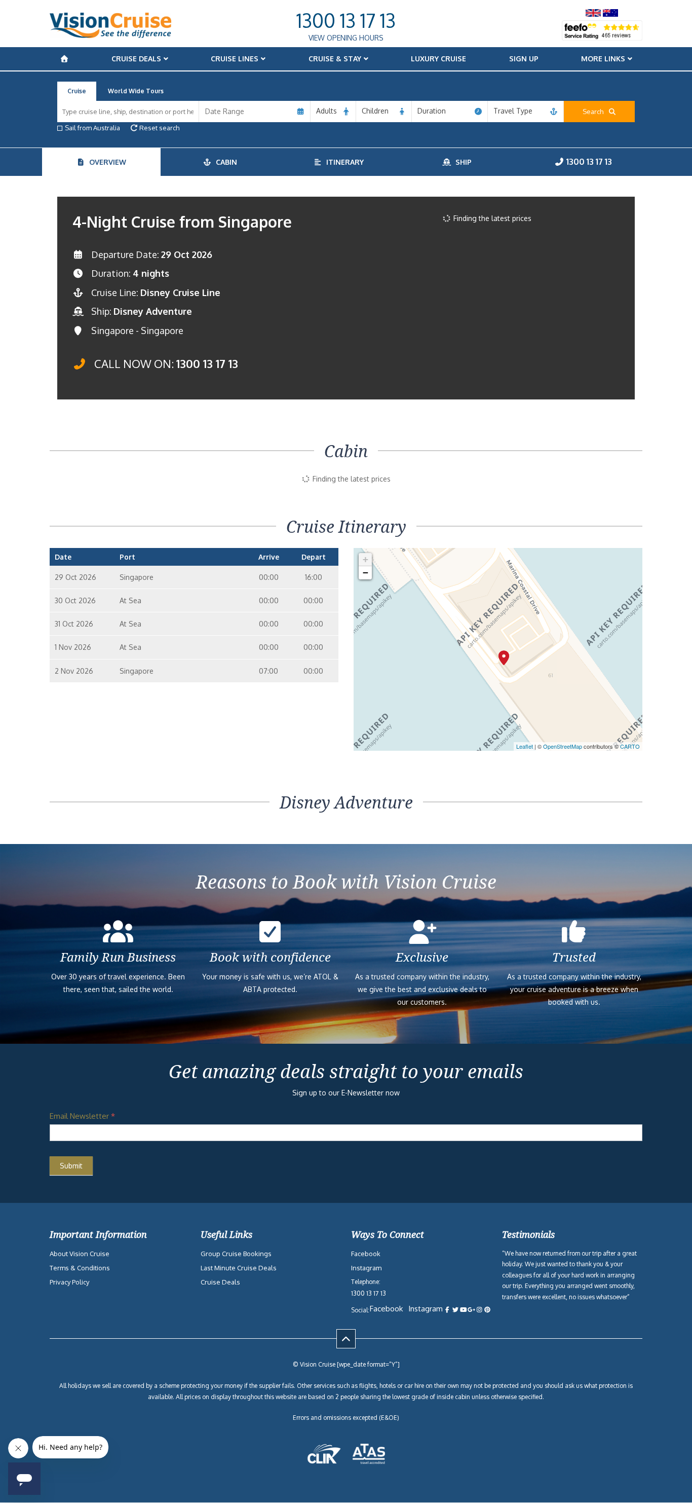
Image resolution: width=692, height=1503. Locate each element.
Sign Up (524, 58)
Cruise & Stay (335, 58)
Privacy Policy (69, 1282)
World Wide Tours (136, 91)
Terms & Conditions (80, 1268)
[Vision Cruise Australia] (110, 35)
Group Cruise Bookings (236, 1254)
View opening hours (346, 37)
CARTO (630, 746)
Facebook (365, 1254)
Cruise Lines (234, 58)
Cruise (76, 91)
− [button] (365, 572)
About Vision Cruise (79, 1254)
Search (595, 111)
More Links (603, 58)
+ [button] (365, 559)
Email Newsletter (82, 1116)
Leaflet (524, 746)
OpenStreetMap (562, 746)
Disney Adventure (152, 311)
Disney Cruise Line (180, 292)
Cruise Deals (136, 58)
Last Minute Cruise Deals (239, 1268)
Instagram (366, 1268)
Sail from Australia (92, 128)
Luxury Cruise (438, 58)
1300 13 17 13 (346, 20)
